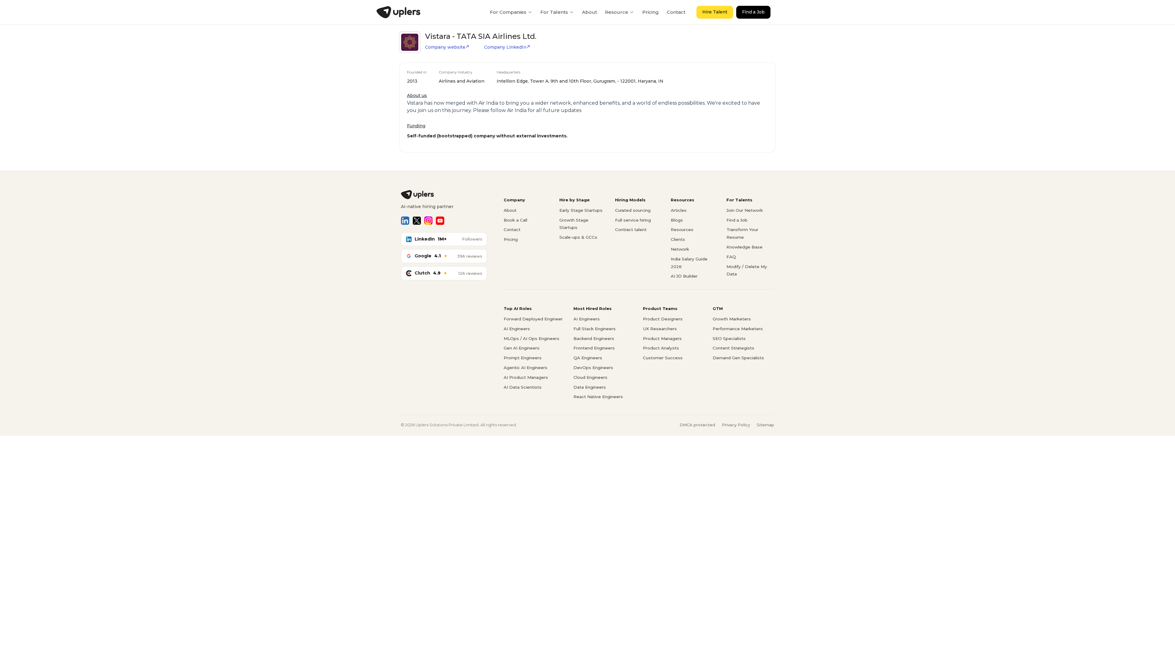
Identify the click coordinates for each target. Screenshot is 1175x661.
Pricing (650, 12)
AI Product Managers (526, 377)
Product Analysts (661, 347)
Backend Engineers (593, 338)
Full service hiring (633, 220)
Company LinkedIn (505, 47)
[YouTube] (440, 220)
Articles (679, 210)
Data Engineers (589, 387)
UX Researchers (660, 328)
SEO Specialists (729, 338)
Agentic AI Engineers (525, 367)
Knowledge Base (744, 247)
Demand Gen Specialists (738, 357)
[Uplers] (398, 12)
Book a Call (515, 220)
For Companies (508, 12)
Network (680, 249)
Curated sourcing (633, 210)
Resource (616, 12)
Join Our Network (744, 210)
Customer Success (663, 357)
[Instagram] (428, 220)
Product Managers (662, 338)
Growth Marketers (732, 318)
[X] (416, 220)
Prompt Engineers (523, 357)
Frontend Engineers (594, 347)
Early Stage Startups (580, 210)
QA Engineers (587, 357)
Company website (445, 47)
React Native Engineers (598, 396)
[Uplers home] (444, 194)
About (589, 12)
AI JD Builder (684, 276)
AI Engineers (517, 328)
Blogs (677, 220)
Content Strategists (733, 347)
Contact (676, 12)
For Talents (554, 12)
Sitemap (765, 424)
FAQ (731, 256)
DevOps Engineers (593, 367)
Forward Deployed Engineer (533, 318)
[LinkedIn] (405, 220)
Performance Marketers (738, 328)
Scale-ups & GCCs (578, 237)
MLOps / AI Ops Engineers (531, 338)
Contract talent (631, 229)
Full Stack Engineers (594, 328)
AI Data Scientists (523, 387)
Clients (678, 239)
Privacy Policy (736, 424)
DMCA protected (697, 424)
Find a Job (753, 12)
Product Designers (663, 318)
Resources (682, 229)
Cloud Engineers (590, 377)
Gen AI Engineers (521, 347)
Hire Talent (714, 12)
